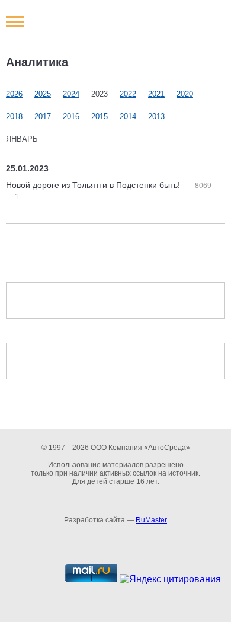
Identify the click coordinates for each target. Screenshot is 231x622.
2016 (71, 116)
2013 (156, 116)
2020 (185, 94)
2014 (128, 116)
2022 (128, 94)
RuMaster (151, 520)
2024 (71, 94)
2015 (99, 116)
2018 (14, 116)
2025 (42, 94)
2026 (14, 94)
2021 (156, 94)
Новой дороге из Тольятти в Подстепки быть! (94, 185)
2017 (42, 116)
